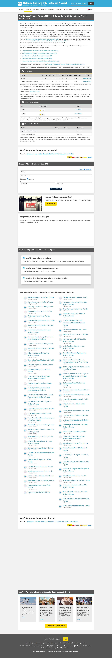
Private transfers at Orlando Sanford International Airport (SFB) (39, 53)
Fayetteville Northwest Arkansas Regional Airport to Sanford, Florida (75, 362)
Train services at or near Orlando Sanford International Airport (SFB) (41, 61)
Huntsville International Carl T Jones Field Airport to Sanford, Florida (40, 397)
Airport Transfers (47, 9)
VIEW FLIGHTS (87, 78)
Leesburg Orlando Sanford (28, 134)
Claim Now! (51, 204)
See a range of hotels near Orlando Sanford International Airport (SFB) (65, 64)
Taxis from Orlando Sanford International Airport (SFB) (37, 58)
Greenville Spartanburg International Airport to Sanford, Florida (40, 339)
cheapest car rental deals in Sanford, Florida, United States (50, 154)
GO (91, 3)
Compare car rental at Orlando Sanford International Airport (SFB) (40, 50)
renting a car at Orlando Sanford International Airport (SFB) (42, 39)
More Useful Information (56, 626)
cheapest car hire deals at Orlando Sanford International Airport (52, 522)
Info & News (68, 9)
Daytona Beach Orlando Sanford (29, 131)
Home (21, 9)
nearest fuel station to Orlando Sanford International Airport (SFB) (48, 41)
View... (23, 617)
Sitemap (84, 643)
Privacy (79, 643)
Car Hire (35, 9)
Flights (28, 9)
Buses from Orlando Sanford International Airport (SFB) (37, 56)
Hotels (77, 9)
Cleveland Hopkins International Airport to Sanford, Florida (39, 378)
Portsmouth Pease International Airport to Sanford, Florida (74, 438)
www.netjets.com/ (34, 91)
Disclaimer (73, 643)
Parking (58, 9)
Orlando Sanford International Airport (45, 4)
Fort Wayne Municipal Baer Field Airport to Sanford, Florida (39, 390)
